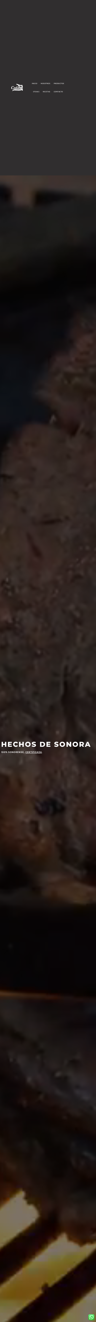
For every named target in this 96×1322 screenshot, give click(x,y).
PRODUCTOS (59, 83)
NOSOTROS (45, 83)
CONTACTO (58, 92)
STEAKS (36, 92)
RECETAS (46, 92)
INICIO (34, 83)
